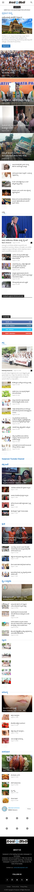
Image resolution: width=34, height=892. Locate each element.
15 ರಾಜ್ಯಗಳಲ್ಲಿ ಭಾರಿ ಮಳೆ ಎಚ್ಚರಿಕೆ (20, 282)
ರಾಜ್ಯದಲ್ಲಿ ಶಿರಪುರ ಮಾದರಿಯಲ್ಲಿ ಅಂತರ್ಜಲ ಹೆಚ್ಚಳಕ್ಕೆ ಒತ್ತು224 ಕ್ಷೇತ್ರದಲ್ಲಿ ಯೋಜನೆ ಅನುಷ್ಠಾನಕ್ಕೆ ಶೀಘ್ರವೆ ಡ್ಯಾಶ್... (21, 419)
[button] (3, 2)
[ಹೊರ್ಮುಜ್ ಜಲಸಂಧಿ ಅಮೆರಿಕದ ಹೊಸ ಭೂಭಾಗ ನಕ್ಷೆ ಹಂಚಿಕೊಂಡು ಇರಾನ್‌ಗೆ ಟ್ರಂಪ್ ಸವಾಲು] (6, 201)
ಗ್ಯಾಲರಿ (4, 640)
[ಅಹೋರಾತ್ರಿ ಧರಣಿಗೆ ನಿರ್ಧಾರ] (17, 26)
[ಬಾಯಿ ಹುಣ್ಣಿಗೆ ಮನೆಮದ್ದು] (5, 740)
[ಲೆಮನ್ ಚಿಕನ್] (5, 800)
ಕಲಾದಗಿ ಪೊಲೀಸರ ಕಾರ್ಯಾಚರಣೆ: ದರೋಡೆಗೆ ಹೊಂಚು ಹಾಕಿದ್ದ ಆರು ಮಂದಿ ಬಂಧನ (20, 613)
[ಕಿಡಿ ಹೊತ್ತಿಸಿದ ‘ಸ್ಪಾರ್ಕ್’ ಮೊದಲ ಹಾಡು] (5, 513)
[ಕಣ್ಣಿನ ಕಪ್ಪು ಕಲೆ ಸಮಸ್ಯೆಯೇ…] (5, 733)
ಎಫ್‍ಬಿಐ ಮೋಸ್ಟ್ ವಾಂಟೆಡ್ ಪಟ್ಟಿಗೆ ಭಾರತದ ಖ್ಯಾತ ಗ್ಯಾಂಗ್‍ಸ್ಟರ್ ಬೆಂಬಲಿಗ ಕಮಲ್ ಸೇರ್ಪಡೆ (20, 256)
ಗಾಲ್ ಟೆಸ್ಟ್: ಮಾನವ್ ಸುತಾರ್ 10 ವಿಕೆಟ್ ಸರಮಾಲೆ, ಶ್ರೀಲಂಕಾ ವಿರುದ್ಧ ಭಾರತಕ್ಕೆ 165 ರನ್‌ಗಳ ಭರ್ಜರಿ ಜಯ (20, 548)
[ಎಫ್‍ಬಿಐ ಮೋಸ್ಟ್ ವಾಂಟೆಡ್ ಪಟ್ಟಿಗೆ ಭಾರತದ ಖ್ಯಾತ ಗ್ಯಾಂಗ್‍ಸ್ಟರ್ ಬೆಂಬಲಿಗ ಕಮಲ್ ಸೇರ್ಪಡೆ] (6, 257)
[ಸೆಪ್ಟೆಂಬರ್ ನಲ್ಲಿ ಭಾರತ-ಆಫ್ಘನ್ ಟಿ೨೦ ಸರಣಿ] (5, 558)
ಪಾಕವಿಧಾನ (6, 752)
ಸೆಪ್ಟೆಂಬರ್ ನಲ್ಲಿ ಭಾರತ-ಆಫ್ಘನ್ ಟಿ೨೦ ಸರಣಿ (21, 556)
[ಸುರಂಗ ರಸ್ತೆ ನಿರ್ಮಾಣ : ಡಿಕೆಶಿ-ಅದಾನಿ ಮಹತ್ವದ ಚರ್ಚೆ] (17, 119)
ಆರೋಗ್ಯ (5, 692)
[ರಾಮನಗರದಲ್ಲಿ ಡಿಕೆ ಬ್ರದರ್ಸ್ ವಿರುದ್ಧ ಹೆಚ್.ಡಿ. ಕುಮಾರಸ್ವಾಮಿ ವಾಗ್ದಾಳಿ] (6, 167)
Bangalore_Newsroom (8, 482)
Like (30, 322)
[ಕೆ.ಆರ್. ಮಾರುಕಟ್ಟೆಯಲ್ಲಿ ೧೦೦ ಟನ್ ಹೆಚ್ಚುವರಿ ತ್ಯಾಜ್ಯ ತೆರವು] (6, 184)
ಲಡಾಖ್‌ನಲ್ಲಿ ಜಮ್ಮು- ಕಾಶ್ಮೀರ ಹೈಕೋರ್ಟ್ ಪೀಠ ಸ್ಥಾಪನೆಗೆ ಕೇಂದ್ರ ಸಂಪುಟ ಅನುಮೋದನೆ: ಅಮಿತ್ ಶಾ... (21, 265)
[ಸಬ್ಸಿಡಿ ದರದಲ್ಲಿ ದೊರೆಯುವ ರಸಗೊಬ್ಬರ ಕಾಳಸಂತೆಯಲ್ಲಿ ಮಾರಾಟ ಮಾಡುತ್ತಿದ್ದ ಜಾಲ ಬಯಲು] (6, 411)
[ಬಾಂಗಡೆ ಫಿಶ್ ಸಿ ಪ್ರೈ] (17, 763)
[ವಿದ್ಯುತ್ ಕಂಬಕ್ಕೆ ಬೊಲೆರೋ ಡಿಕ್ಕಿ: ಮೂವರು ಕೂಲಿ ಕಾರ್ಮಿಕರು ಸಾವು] (17, 147)
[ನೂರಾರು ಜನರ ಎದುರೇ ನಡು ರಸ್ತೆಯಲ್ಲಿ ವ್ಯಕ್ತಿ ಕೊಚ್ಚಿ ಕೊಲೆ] (6, 193)
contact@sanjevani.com (20, 867)
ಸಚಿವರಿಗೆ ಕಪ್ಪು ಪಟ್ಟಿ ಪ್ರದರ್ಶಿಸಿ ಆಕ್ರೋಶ (21, 427)
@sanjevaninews (14, 808)
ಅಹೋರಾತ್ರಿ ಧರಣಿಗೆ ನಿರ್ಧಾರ (12, 17)
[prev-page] (3, 207)
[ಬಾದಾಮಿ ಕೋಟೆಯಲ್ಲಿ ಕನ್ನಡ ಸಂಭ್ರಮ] (5, 497)
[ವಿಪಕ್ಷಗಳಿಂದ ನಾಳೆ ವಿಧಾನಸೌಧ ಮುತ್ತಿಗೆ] (17, 91)
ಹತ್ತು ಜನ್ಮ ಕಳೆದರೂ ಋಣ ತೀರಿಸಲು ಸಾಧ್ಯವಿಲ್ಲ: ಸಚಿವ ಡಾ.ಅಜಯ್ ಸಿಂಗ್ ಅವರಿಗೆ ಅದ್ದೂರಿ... (20, 437)
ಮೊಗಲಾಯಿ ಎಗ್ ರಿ (15, 775)
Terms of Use (15, 886)
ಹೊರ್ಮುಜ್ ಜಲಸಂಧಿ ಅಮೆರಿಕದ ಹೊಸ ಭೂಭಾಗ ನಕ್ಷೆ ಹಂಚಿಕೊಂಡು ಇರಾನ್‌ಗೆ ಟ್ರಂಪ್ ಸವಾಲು (21, 201)
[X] (22, 880)
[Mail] (17, 880)
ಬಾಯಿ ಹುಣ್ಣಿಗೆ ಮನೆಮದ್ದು (17, 739)
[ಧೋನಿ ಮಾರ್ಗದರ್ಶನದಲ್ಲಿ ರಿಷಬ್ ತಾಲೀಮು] (5, 566)
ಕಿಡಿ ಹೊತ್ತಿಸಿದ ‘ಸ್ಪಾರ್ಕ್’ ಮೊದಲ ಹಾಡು (19, 511)
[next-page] (6, 207)
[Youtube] (27, 880)
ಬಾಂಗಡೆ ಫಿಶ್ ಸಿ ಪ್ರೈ (9, 768)
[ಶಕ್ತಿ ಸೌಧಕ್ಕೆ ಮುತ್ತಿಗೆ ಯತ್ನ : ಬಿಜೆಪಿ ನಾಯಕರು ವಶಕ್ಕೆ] (17, 64)
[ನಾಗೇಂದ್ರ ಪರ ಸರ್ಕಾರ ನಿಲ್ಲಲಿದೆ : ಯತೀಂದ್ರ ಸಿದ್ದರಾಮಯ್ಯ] (6, 175)
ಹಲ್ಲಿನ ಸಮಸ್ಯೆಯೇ (15, 715)
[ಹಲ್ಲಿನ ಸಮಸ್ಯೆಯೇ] (5, 717)
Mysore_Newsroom (6, 242)
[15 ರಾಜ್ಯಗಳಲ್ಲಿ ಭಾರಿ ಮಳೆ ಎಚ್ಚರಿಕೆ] (6, 284)
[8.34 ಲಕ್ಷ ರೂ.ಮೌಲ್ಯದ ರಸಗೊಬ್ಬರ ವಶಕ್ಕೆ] (6, 385)
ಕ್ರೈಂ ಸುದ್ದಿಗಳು (6, 581)
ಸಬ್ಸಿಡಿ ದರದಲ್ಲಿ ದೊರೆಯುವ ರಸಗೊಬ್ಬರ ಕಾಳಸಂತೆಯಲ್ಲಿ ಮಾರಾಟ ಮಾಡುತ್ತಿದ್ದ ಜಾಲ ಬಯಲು (21, 410)
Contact (9, 886)
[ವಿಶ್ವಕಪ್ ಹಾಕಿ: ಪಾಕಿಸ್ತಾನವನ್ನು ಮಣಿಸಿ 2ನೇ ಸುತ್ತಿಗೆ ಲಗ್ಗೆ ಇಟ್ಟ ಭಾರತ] (17, 535)
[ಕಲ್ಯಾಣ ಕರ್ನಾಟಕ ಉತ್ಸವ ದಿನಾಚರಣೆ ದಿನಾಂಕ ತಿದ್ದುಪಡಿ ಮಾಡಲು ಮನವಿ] (6, 402)
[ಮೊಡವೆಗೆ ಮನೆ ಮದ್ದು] (17, 703)
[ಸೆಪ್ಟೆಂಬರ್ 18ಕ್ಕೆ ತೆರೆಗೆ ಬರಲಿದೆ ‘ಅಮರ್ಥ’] (17, 475)
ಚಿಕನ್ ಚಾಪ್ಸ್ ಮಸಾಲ (16, 783)
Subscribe (28, 333)
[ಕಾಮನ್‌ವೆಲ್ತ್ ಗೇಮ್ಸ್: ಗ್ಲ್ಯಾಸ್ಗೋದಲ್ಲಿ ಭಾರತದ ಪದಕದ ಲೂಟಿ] (5, 574)
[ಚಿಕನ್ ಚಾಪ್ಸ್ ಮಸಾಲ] (5, 784)
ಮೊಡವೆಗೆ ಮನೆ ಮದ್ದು (9, 708)
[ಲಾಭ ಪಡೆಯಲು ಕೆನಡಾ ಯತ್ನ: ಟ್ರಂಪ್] (17, 227)
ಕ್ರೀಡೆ (3, 524)
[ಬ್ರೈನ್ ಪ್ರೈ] (5, 792)
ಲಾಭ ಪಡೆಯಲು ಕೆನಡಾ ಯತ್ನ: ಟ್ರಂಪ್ (15, 240)
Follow (29, 325)
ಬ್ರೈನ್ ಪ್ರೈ (13, 790)
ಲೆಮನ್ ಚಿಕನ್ (14, 798)
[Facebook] (7, 880)
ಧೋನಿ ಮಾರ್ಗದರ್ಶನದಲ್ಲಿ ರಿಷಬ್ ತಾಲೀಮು (21, 564)
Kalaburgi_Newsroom (7, 370)
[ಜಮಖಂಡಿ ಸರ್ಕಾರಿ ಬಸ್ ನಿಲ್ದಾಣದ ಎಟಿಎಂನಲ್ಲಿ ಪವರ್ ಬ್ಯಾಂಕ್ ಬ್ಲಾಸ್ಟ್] (5, 606)
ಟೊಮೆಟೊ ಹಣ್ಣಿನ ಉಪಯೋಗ (18, 723)
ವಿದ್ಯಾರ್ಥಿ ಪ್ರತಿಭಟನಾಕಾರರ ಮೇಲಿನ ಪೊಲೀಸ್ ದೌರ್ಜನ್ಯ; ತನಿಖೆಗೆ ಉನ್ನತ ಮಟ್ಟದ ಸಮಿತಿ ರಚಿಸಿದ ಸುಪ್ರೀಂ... (22, 275)
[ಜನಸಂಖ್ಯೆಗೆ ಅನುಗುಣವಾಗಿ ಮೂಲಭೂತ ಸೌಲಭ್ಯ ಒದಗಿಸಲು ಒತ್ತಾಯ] (6, 447)
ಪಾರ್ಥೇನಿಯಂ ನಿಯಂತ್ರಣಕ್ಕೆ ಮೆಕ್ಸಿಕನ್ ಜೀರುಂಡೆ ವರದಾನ (17, 10)
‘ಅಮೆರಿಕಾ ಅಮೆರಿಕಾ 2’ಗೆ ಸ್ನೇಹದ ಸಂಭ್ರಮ (20, 487)
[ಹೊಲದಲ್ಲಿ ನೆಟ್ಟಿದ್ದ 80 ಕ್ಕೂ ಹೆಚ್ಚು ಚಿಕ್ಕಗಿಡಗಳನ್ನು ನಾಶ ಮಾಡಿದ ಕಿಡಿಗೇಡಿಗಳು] (5, 633)
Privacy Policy (23, 886)
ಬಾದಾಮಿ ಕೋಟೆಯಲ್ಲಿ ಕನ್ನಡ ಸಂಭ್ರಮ (19, 495)
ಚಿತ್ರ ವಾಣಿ (5, 464)
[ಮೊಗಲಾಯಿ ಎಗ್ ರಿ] (5, 777)
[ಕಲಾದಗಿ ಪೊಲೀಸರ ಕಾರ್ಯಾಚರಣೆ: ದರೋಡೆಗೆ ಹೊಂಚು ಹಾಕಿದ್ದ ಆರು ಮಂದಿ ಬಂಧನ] (5, 614)
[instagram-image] (7, 818)
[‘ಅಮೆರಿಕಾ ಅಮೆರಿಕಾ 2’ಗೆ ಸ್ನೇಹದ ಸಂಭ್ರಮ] (5, 489)
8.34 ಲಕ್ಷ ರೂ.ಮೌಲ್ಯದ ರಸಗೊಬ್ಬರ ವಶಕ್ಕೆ (21, 382)
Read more (6, 46)
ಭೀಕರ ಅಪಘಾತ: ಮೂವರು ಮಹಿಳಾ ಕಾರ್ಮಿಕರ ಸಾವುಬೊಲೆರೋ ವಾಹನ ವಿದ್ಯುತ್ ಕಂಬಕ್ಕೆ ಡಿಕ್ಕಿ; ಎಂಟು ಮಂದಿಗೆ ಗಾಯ (21, 623)
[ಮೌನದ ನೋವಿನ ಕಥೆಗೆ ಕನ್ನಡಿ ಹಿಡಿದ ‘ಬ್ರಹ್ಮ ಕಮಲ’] (5, 505)
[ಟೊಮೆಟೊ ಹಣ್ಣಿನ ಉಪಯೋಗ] (5, 725)
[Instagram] (12, 880)
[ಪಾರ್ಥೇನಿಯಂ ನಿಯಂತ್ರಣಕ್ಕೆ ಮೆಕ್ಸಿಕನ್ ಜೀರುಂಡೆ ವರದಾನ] (6, 393)
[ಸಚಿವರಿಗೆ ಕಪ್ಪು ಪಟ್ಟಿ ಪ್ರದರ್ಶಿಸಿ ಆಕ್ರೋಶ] (6, 429)
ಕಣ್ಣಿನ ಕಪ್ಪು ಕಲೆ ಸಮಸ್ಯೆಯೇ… (18, 731)
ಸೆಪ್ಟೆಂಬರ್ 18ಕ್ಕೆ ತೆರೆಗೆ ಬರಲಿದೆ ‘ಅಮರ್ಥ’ (15, 480)
